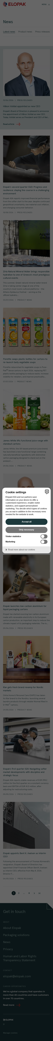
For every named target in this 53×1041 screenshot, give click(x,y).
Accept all (26, 521)
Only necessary (26, 529)
